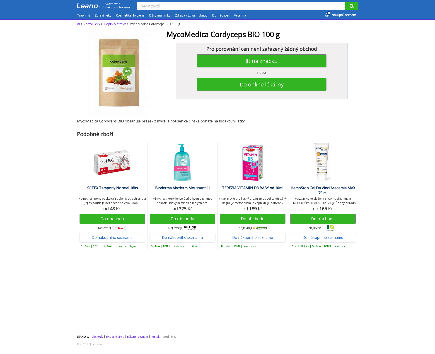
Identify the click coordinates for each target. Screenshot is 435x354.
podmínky (169, 337)
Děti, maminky (159, 15)
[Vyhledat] (351, 6)
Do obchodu (112, 218)
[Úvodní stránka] (79, 24)
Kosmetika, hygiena (130, 15)
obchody (97, 337)
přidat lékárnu (115, 337)
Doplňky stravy (115, 24)
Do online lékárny (262, 84)
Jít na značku (262, 61)
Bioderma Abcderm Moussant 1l (182, 187)
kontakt (155, 337)
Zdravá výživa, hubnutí (191, 15)
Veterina (240, 15)
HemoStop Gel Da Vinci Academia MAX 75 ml (323, 190)
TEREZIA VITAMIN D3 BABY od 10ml (252, 187)
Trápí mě (83, 15)
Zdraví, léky (103, 15)
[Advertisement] (215, 291)
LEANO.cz (83, 337)
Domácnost (221, 15)
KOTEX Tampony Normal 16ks (112, 187)
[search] (242, 6)
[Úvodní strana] (103, 6)
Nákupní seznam (342, 14)
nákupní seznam (137, 337)
